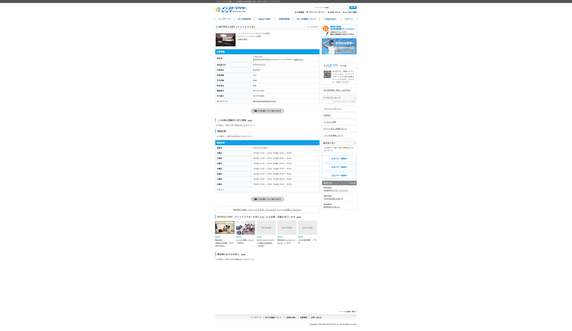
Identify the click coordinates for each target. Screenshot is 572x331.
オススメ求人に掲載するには (335, 129)
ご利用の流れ (330, 19)
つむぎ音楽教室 (304, 240)
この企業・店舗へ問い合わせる (267, 111)
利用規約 (327, 115)
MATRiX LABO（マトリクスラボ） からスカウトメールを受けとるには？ (267, 210)
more (250, 120)
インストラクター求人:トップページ (224, 19)
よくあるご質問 (350, 12)
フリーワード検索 (321, 8)
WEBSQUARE (331, 324)
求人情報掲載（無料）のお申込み (337, 90)
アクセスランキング (339, 98)
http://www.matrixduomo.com (264, 101)
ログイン (349, 19)
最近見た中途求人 (339, 143)
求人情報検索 (244, 19)
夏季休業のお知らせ (332, 207)
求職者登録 (284, 19)
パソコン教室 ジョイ (245, 240)
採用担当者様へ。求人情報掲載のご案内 (339, 46)
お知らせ (339, 183)
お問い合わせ (334, 12)
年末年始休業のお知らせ (333, 199)
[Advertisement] (241, 284)
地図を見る (298, 60)
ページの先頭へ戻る (348, 312)
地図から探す (264, 19)
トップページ (256, 317)
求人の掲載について (306, 19)
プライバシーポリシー (315, 12)
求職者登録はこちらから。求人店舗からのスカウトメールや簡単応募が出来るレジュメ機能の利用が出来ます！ (339, 30)
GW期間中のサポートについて (336, 190)
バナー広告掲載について (333, 135)
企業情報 (299, 12)
